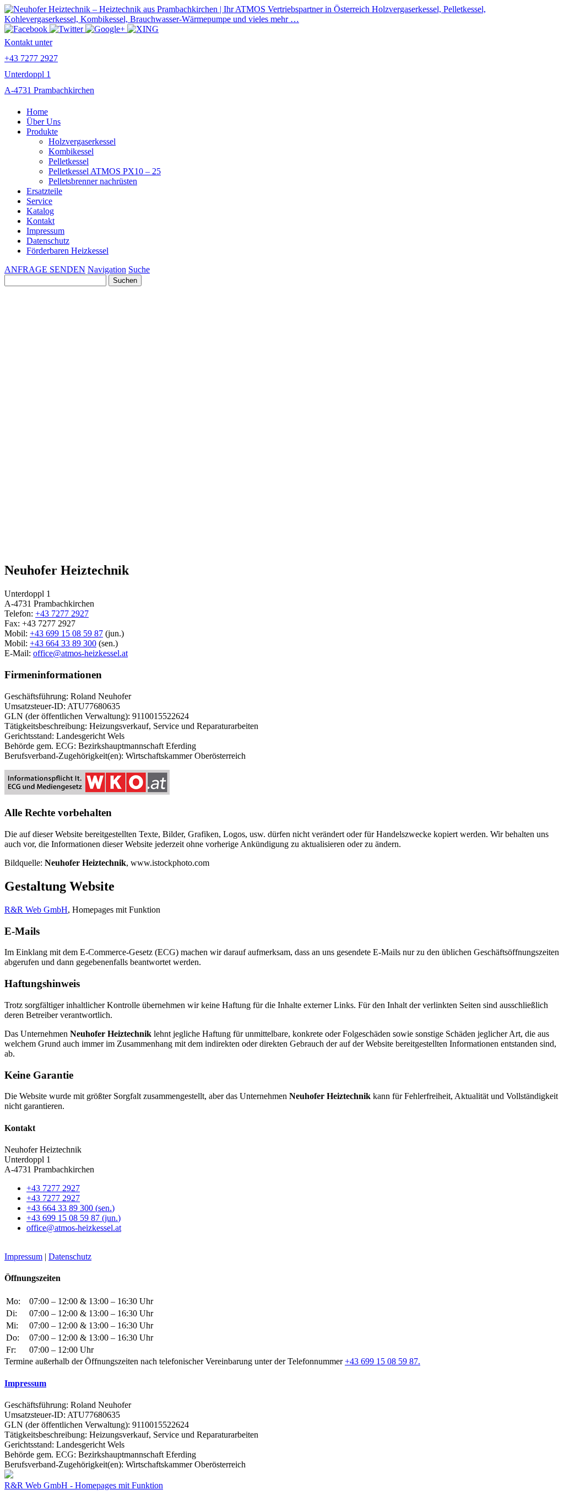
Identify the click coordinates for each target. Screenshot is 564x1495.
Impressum (45, 230)
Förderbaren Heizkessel (67, 250)
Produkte (42, 131)
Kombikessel (71, 151)
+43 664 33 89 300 (63, 643)
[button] (282, 526)
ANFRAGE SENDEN (44, 269)
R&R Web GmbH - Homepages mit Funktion (83, 1485)
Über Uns (43, 121)
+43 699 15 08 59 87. (382, 1361)
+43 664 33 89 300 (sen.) (70, 1208)
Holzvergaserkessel (82, 141)
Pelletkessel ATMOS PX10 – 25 (104, 171)
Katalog (40, 211)
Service (39, 201)
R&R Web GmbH (36, 909)
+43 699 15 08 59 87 (66, 633)
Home (37, 111)
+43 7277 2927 (62, 613)
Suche (139, 269)
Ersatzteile (44, 191)
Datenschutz (47, 240)
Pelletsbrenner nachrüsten (92, 181)
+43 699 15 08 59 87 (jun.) (73, 1218)
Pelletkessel (68, 161)
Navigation (107, 269)
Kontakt (40, 221)
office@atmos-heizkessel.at (80, 653)
